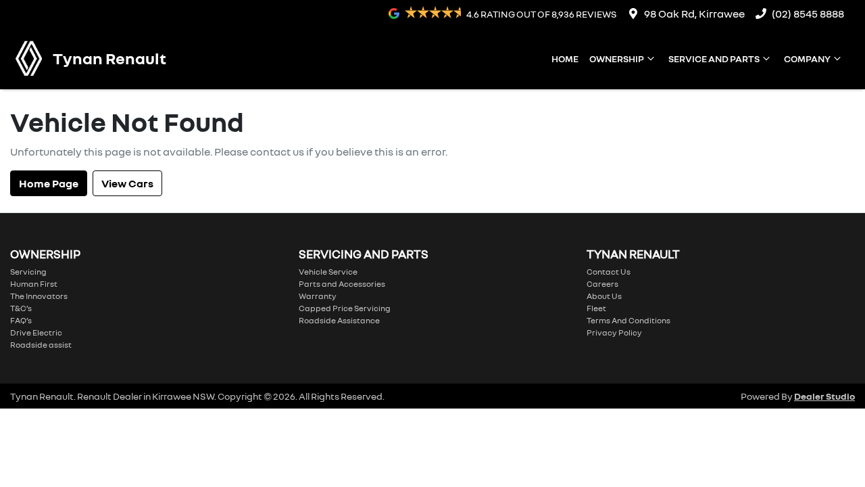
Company (807, 58)
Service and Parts (714, 58)
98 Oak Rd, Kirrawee (694, 13)
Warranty (318, 296)
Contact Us (609, 271)
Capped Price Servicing (345, 308)
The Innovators (39, 296)
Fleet (596, 308)
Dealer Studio (824, 396)
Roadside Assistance (339, 320)
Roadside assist (41, 345)
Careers (602, 284)
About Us (604, 296)
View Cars (127, 183)
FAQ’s (21, 320)
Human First (33, 284)
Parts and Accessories (342, 284)
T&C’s (21, 308)
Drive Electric (36, 332)
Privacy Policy (614, 332)
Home (564, 58)
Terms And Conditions (628, 320)
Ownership (616, 58)
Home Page (48, 183)
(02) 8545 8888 (808, 13)
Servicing (28, 271)
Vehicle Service (328, 271)
